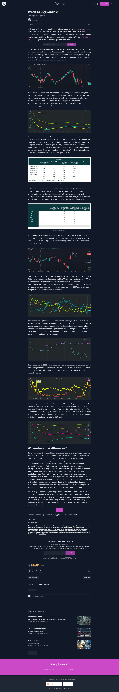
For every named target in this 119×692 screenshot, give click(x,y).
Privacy (58, 679)
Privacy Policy (72, 558)
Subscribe (104, 4)
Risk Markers (33, 641)
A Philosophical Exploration (36, 631)
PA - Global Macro (37, 19)
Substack (50, 688)
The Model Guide (35, 617)
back (74, 323)
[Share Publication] (97, 4)
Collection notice (70, 679)
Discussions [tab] (41, 612)
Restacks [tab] (39, 590)
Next (85, 577)
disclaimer (42, 534)
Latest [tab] (34, 612)
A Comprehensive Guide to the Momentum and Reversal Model (47, 619)
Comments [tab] (32, 590)
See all (31, 653)
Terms (62, 679)
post (83, 29)
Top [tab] (30, 612)
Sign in (113, 4)
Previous (34, 577)
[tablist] (35, 590)
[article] (59, 620)
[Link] (25, 448)
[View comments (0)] (36, 24)
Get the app (68, 684)
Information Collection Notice (59, 558)
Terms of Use (68, 557)
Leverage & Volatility (34, 643)
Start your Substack (55, 684)
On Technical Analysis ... (38, 629)
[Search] (93, 4)
